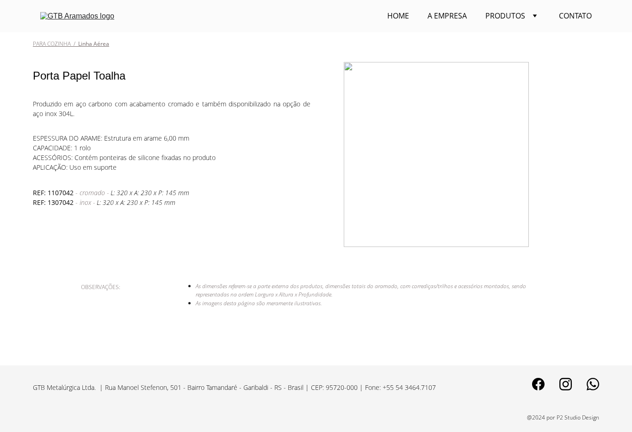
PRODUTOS (505, 16)
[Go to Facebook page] (538, 384)
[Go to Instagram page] (565, 384)
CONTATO (575, 16)
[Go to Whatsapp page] (593, 384)
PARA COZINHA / (54, 44)
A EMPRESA (447, 16)
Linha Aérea (92, 44)
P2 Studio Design (578, 417)
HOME (398, 16)
